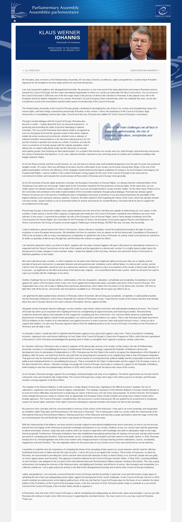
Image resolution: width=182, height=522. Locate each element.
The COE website (163, 11)
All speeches (32, 70)
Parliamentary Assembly (45, 10)
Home (14, 21)
